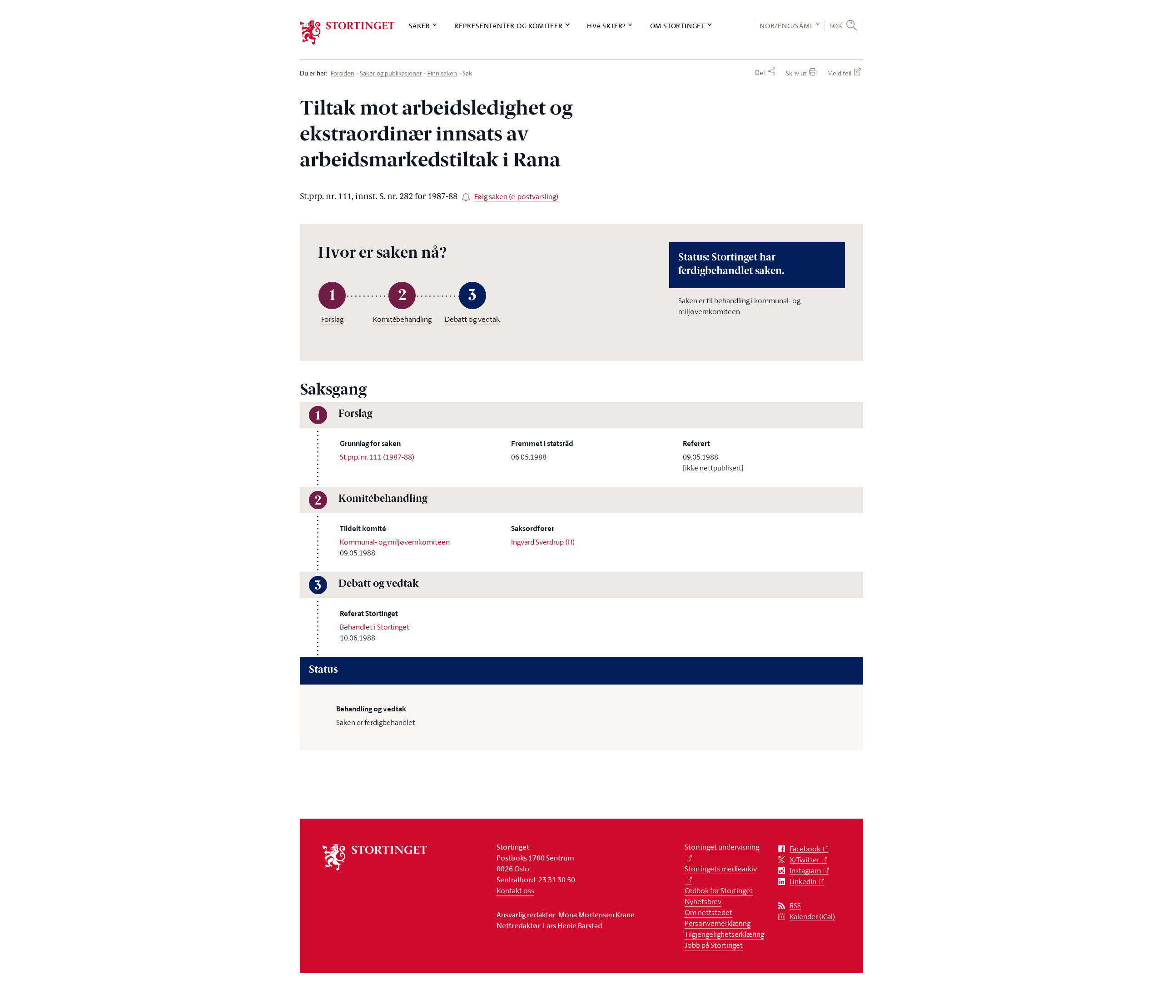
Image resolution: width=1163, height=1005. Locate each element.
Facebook (805, 849)
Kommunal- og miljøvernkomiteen (395, 542)
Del (760, 72)
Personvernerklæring (717, 923)
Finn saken (442, 73)
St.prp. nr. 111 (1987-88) (377, 457)
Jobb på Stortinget (714, 945)
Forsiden (342, 73)
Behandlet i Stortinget (374, 627)
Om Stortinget (677, 25)
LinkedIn (803, 881)
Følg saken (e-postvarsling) (516, 196)
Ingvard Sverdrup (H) (543, 542)
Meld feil (839, 73)
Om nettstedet (708, 912)
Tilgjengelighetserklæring (724, 934)
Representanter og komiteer (508, 25)
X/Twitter (804, 860)
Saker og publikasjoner (391, 73)
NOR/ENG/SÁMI (786, 25)
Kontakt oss (515, 890)
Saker (419, 25)
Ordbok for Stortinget (719, 890)
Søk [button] (836, 25)
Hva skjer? (606, 25)
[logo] (347, 32)
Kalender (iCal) (812, 916)
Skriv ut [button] (796, 73)
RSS (795, 906)
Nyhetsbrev (703, 901)
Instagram (805, 871)
